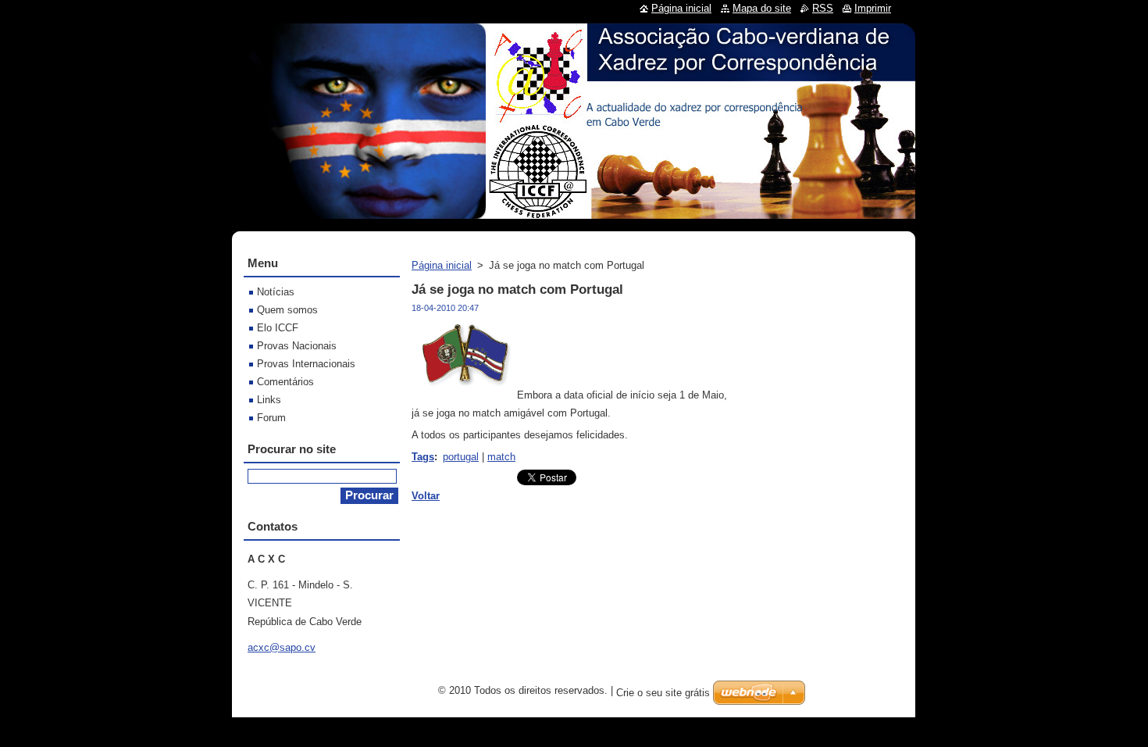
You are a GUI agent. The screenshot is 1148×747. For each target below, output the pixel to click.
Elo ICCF (277, 328)
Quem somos (287, 310)
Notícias (275, 292)
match (501, 457)
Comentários (285, 382)
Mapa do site (762, 8)
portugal (461, 457)
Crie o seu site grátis (663, 693)
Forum (271, 418)
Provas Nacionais (297, 346)
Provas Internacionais (306, 364)
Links (269, 400)
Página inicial (442, 265)
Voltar (426, 496)
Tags (423, 457)
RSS (822, 8)
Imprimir (872, 8)
